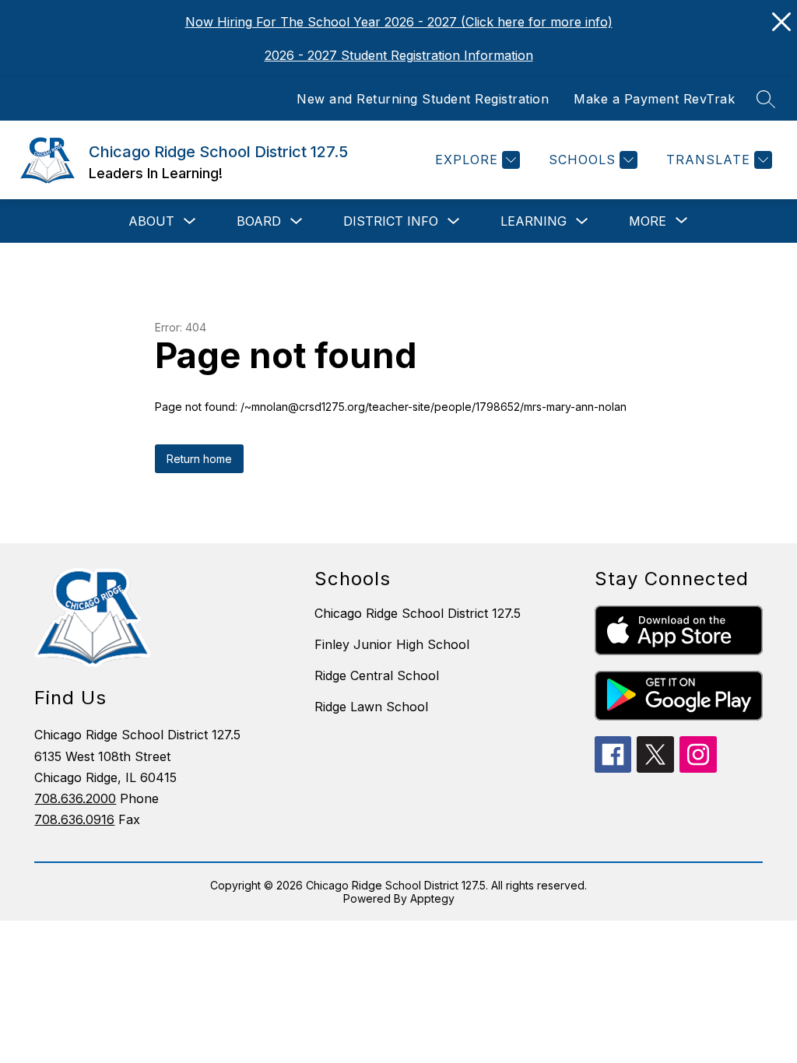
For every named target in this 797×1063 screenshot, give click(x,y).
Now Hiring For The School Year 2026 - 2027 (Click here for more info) (399, 22)
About (151, 221)
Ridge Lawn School (371, 706)
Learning (533, 221)
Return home (199, 458)
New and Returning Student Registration (423, 99)
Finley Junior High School (391, 644)
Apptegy (432, 898)
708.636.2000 (75, 798)
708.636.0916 (74, 819)
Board (259, 221)
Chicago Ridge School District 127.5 (417, 613)
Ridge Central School (376, 675)
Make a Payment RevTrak (654, 99)
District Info (390, 221)
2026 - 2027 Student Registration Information (399, 55)
